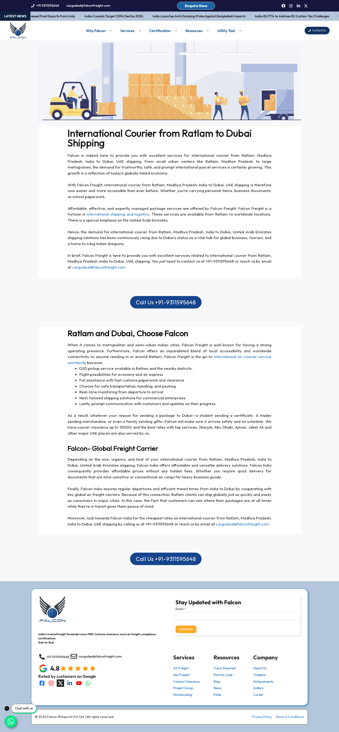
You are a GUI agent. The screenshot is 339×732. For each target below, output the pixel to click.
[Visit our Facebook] (42, 683)
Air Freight (181, 668)
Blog (217, 681)
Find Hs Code (223, 675)
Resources (194, 30)
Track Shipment (225, 668)
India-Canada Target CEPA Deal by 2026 (106, 16)
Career (258, 695)
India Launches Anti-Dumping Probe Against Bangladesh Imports (191, 16)
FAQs (217, 695)
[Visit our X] (60, 683)
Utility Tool (226, 30)
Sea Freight (181, 675)
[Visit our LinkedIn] (69, 683)
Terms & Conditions (290, 717)
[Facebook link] (283, 6)
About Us (259, 668)
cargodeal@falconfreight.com (88, 5)
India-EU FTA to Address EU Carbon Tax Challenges (284, 16)
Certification (160, 30)
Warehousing (182, 695)
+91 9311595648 (47, 5)
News (217, 688)
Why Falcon (95, 30)
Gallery (258, 688)
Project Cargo (183, 688)
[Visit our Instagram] (51, 683)
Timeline (259, 675)
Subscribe (186, 629)
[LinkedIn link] (298, 6)
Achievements (263, 681)
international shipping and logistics (117, 214)
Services (127, 30)
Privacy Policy (262, 717)
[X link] (306, 6)
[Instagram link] (291, 6)
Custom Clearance (186, 681)
